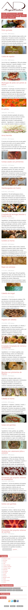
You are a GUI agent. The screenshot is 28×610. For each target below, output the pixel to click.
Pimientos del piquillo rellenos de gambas (14, 531)
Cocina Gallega (6, 565)
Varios (23, 15)
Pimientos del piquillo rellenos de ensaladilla (14, 478)
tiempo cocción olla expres (6, 588)
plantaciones (3, 590)
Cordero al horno (8, 240)
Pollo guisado (7, 30)
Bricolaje (5, 15)
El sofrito (5, 109)
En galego (5, 571)
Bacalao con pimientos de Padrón (12, 373)
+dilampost (12, 606)
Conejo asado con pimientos (12, 161)
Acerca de (12, 17)
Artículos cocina (6, 558)
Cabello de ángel (8, 293)
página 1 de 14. (7, 549)
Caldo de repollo (8, 56)
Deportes (5, 569)
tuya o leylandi (17, 588)
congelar (9, 590)
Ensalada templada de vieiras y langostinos (14, 347)
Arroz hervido (7, 135)
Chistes (4, 562)
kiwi (13, 590)
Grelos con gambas (9, 504)
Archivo (4, 17)
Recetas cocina (6, 577)
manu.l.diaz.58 (20, 606)
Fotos (20, 14)
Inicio (4, 14)
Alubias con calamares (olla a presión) (13, 452)
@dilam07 (6, 606)
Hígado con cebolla (9, 319)
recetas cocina (19, 590)
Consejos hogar (6, 568)
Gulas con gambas (9, 425)
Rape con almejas (8, 267)
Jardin (11, 15)
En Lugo (5, 572)
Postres (5, 575)
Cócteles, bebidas (7, 566)
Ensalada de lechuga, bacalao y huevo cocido (14, 215)
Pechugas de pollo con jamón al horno (14, 84)
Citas (4, 563)
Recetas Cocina (12, 14)
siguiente (15, 549)
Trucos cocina (6, 580)
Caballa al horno (8, 398)
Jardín (4, 574)
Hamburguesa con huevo (11, 188)
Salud (17, 15)
